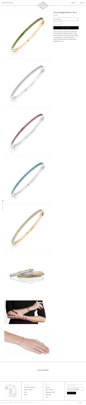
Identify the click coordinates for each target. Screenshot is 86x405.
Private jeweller (49, 389)
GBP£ (36, 402)
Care (47, 397)
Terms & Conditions (19, 402)
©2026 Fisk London (7, 402)
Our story (48, 387)
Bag (81, 2)
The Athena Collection (29, 387)
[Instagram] (80, 402)
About (73, 2)
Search (25, 394)
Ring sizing (48, 394)
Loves (25, 392)
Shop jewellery (7, 2)
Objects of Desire (28, 389)
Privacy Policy (29, 402)
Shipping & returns (50, 392)
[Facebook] (78, 402)
